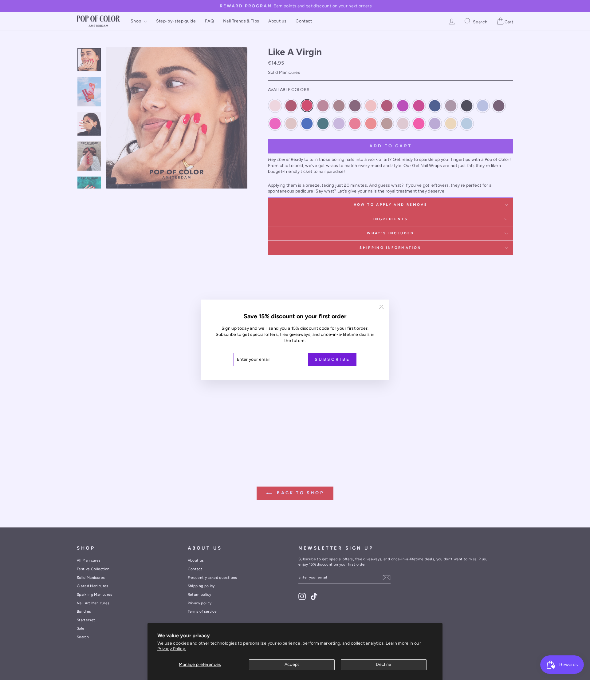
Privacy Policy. (171, 648)
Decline (383, 664)
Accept (292, 664)
